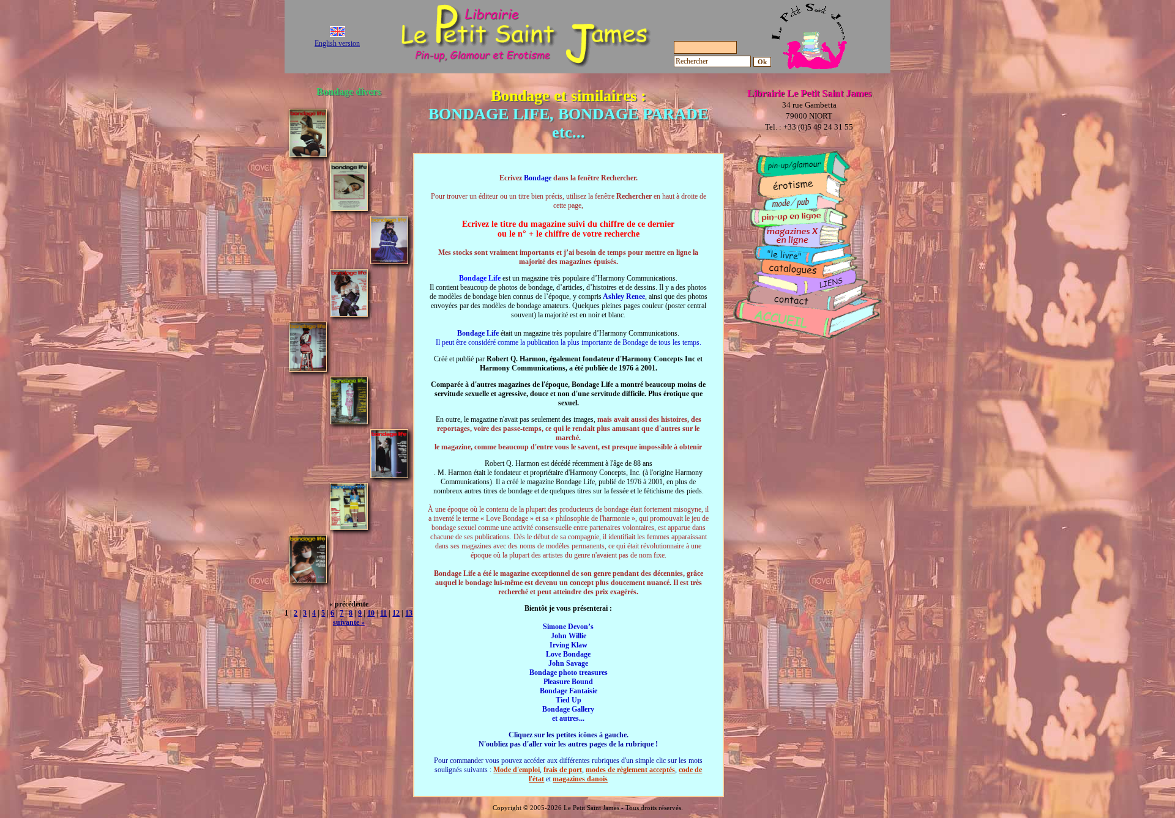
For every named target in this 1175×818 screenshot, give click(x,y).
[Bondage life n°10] (349, 421)
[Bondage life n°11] (389, 475)
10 (371, 613)
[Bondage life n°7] (389, 261)
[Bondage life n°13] (308, 580)
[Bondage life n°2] (349, 207)
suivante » (349, 622)
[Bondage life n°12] (349, 526)
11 (383, 613)
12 (396, 613)
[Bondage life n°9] (308, 368)
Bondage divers (348, 91)
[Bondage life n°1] (308, 154)
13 (408, 613)
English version (337, 43)
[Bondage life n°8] (349, 313)
